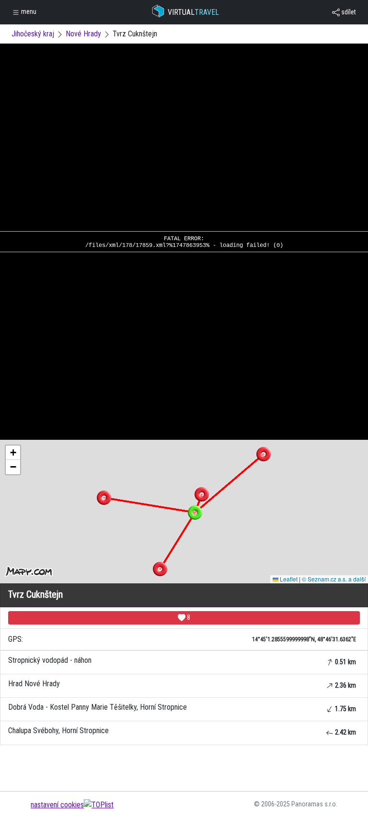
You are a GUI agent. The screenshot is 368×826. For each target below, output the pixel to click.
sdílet (348, 12)
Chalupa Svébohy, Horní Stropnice (182, 731)
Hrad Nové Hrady (182, 684)
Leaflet (288, 579)
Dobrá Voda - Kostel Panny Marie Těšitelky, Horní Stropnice (182, 708)
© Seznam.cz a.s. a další (334, 579)
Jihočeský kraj (33, 33)
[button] (202, 494)
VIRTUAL (193, 12)
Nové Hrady (83, 33)
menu (28, 11)
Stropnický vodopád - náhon (182, 661)
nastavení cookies (57, 804)
